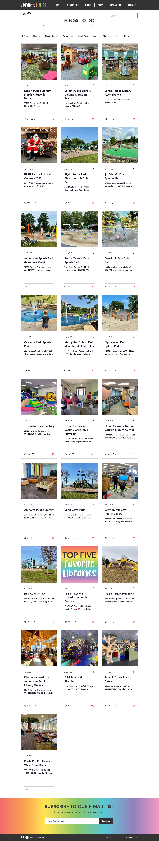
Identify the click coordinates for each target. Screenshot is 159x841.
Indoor (95, 36)
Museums (107, 36)
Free (117, 36)
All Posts (24, 36)
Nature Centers (51, 36)
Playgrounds (68, 36)
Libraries (36, 36)
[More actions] (53, 85)
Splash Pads (83, 36)
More (126, 36)
